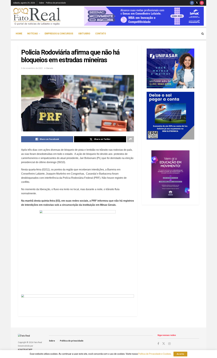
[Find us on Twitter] (197, 3)
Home (19, 33)
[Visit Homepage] (37, 16)
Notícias (32, 33)
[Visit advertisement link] (77, 301)
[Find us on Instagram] (202, 3)
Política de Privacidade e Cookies (154, 354)
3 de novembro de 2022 (32, 68)
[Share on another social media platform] (130, 139)
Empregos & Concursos (59, 33)
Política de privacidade (56, 3)
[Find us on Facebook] (192, 3)
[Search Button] (202, 33)
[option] (144, 16)
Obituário (84, 33)
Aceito (180, 354)
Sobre (41, 3)
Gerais (49, 68)
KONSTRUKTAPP (25, 349)
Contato (100, 33)
